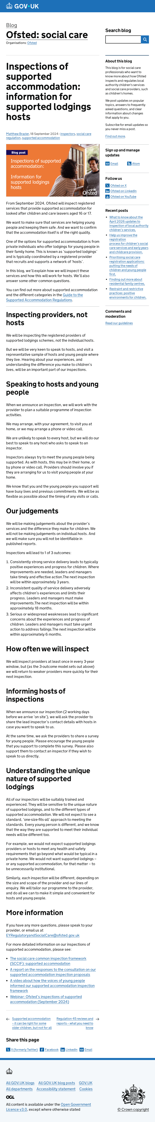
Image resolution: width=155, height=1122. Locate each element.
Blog (11, 25)
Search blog (118, 30)
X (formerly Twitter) (24, 1050)
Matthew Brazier (17, 134)
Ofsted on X (118, 185)
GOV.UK (85, 1083)
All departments (19, 1089)
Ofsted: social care (47, 35)
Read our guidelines (119, 323)
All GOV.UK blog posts (56, 1083)
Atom (136, 163)
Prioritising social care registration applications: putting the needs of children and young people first (127, 265)
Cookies (86, 1089)
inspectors (67, 134)
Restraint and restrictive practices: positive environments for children (127, 293)
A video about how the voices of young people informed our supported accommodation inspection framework (52, 985)
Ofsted (32, 43)
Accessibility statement (56, 1089)
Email (88, 1050)
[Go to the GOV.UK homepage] (22, 6)
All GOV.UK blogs (20, 1083)
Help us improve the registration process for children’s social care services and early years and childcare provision (128, 243)
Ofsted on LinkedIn (123, 191)
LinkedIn (72, 1050)
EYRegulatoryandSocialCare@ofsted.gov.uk (43, 935)
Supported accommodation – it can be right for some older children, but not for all (32, 1023)
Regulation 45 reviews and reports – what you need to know (75, 1023)
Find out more (115, 136)
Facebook (52, 1050)
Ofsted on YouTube (123, 197)
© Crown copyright (133, 1109)
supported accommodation (41, 138)
